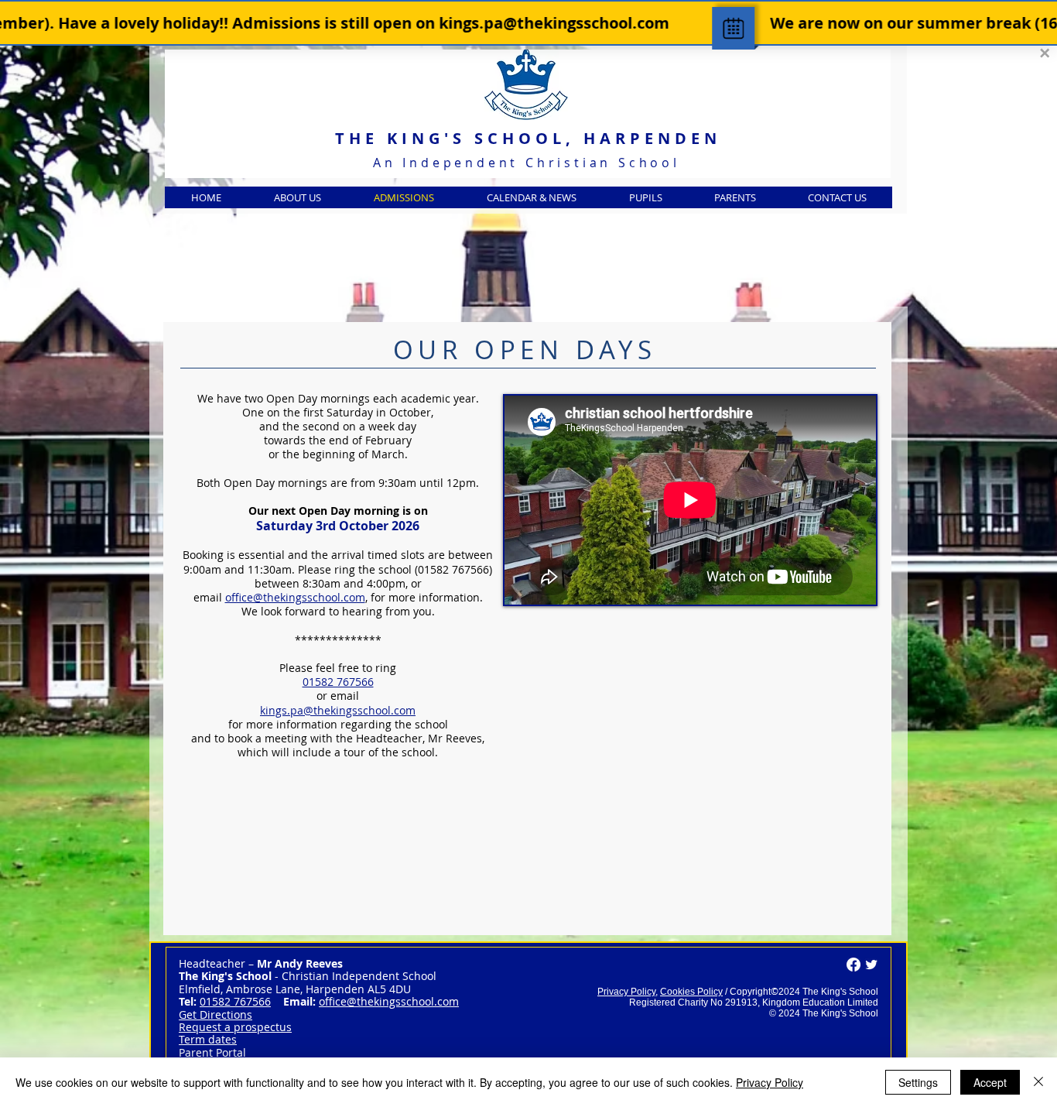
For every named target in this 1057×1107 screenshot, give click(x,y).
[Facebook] (853, 965)
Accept (990, 1082)
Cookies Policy (691, 991)
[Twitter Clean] (871, 965)
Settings (918, 1082)
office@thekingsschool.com (389, 1001)
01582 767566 (338, 681)
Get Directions (215, 1014)
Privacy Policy (626, 991)
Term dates (208, 1039)
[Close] (1038, 1082)
